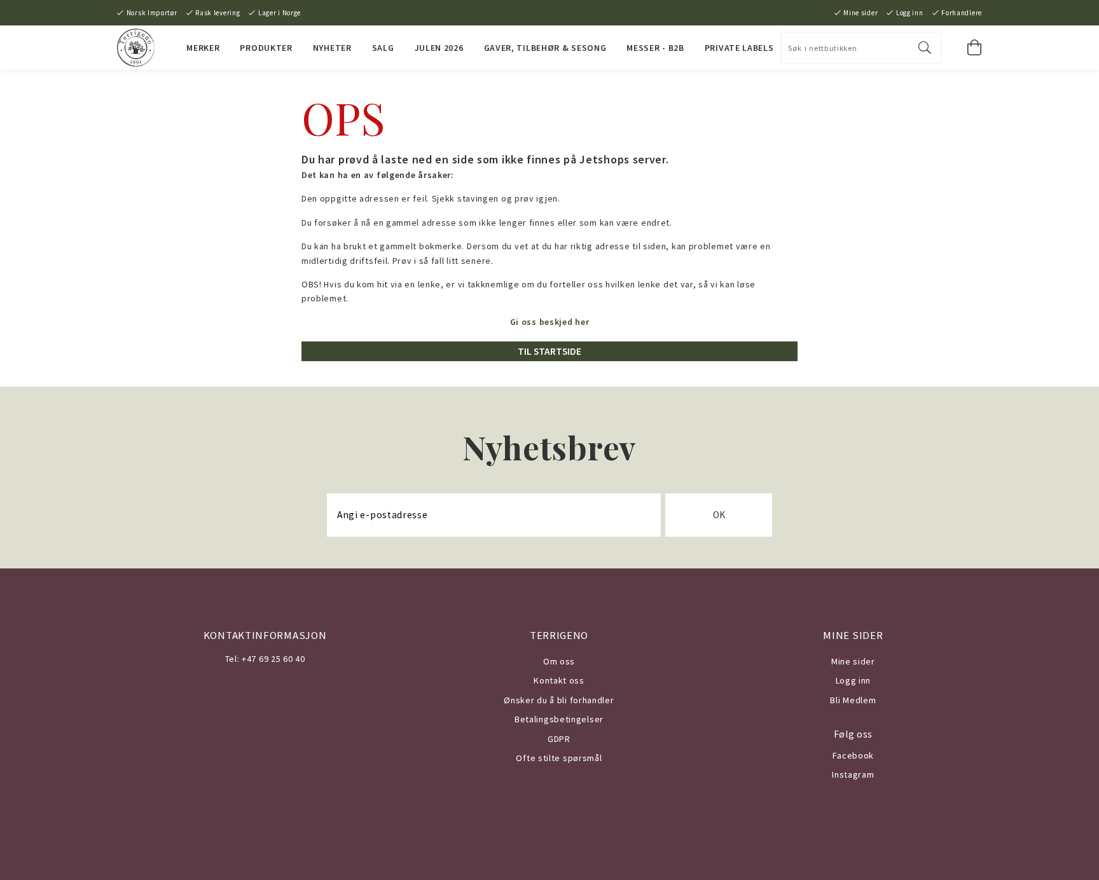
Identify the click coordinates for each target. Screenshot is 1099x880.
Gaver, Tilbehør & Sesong (545, 47)
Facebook (853, 755)
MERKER (202, 47)
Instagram (853, 774)
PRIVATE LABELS (739, 47)
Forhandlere (961, 12)
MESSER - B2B (655, 47)
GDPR (559, 739)
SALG (383, 47)
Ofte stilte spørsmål (559, 758)
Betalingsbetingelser (559, 719)
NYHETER (332, 47)
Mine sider (860, 12)
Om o (554, 661)
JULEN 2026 (439, 47)
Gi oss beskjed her (550, 321)
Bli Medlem (853, 700)
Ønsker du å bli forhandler (559, 700)
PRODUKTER (266, 47)
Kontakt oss (559, 680)
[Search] (925, 47)
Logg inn (909, 12)
